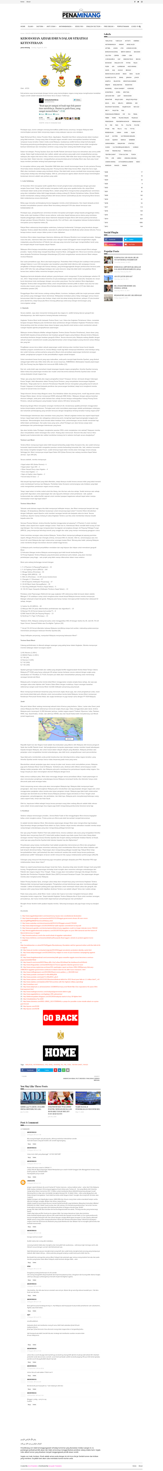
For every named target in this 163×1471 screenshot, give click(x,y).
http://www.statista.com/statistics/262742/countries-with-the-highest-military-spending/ (53, 982)
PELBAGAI (135, 118)
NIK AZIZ (136, 107)
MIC (136, 103)
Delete (34, 1144)
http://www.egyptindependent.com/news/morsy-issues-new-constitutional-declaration (51, 916)
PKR (65, 1065)
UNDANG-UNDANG (130, 158)
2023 (123, 184)
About (28, 2)
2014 (123, 219)
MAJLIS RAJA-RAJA (131, 99)
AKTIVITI (128, 41)
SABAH (119, 132)
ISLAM (138, 74)
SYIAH (69, 1065)
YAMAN (124, 165)
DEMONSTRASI (128, 59)
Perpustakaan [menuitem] (123, 26)
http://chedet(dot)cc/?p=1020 (33, 999)
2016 (123, 211)
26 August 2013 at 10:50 (34, 1286)
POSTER (136, 125)
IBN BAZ (128, 70)
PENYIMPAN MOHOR (122, 121)
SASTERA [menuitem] (39, 26)
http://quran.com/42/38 (31, 1009)
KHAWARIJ (57, 1065)
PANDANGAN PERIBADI (112, 114)
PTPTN (132, 129)
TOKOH (133, 154)
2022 (123, 187)
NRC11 (107, 110)
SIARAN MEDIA (110, 143)
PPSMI (107, 129)
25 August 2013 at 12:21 (34, 1183)
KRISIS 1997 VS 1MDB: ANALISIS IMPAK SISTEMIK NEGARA (33, 1108)
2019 (123, 199)
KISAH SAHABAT (119, 88)
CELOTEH (108, 55)
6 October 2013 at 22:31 (34, 1382)
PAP (124, 114)
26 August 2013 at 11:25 (34, 1301)
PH (106, 125)
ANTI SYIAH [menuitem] (51, 26)
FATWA (128, 63)
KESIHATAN (128, 85)
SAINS (126, 132)
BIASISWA (137, 52)
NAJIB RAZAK (126, 107)
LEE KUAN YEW (109, 96)
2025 (123, 176)
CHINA (124, 55)
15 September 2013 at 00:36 (35, 1368)
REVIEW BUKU (109, 132)
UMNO (119, 158)
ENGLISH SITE (119, 63)
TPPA (106, 158)
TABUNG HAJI (116, 151)
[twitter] (138, 2)
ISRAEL (51, 1065)
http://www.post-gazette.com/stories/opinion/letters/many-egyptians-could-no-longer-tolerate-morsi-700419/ (59, 928)
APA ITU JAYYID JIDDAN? (123, 276)
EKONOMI (108, 63)
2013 (123, 222)
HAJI (113, 70)
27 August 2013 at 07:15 (34, 1317)
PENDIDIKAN (109, 121)
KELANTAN (117, 81)
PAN (122, 110)
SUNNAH (135, 147)
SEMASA (123, 140)
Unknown (31, 1181)
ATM (46, 1065)
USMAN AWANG (110, 162)
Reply (29, 1144)
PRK (113, 129)
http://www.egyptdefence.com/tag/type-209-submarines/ (42, 994)
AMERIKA (136, 41)
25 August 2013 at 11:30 (34, 1150)
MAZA (107, 103)
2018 (123, 203)
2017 (123, 207)
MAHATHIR (108, 99)
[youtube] (133, 244)
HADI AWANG (132, 66)
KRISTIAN (126, 92)
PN (122, 125)
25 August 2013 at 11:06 (34, 1134)
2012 (123, 226)
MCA (113, 103)
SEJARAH (115, 140)
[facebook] (135, 2)
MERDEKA (129, 103)
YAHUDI (27, 33)
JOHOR (137, 77)
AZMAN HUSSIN (131, 48)
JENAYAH (129, 77)
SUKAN (107, 147)
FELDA (135, 63)
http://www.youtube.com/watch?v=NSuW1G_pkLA (40, 977)
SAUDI (107, 140)
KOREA (118, 92)
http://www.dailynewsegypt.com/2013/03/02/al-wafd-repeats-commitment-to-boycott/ (51, 925)
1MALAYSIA (28, 1065)
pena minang (25, 48)
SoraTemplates (33, 1466)
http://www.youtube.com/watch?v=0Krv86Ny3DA (40, 974)
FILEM (107, 66)
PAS (62, 1065)
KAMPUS (108, 81)
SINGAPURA (121, 143)
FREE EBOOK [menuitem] (108, 26)
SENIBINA (132, 140)
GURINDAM (121, 66)
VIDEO (138, 162)
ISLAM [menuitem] (30, 26)
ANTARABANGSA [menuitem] (65, 26)
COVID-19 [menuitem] (134, 26)
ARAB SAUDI (131, 44)
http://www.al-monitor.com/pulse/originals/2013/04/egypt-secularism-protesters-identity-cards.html (57, 950)
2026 (123, 172)
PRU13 (120, 129)
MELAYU (120, 103)
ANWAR (121, 44)
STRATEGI (131, 143)
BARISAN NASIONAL (111, 52)
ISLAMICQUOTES (110, 77)
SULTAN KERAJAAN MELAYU (121, 147)
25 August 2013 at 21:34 (34, 1269)
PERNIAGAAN (136, 121)
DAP (119, 59)
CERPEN (116, 55)
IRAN (131, 74)
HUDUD (120, 70)
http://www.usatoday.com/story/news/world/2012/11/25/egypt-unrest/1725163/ (49, 923)
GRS (113, 66)
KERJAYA (107, 85)
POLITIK (128, 125)
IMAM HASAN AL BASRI (112, 74)
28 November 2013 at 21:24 (35, 1395)
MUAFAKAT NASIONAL (112, 107)
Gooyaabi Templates (55, 1466)
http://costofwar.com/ (30, 984)
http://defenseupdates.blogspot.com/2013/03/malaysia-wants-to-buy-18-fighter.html (52, 996)
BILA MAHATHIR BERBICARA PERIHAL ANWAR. (125, 287)
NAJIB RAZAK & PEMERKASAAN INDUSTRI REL (88, 1108)
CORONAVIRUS (110, 59)
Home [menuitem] (23, 26)
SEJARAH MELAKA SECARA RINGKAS (128, 295)
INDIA (125, 74)
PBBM (107, 118)
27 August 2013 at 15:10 (34, 1351)
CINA (130, 55)
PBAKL (135, 114)
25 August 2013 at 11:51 (34, 1163)
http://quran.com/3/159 (31, 1006)
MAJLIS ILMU (119, 99)
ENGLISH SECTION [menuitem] (93, 26)
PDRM (114, 118)
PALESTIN (115, 110)
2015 (123, 215)
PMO (116, 125)
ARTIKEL (107, 48)
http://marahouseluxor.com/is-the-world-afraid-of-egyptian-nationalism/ (47, 935)
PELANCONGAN (124, 118)
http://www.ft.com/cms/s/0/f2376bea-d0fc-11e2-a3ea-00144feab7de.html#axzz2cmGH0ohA (55, 962)
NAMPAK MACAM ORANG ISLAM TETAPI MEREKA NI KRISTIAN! (126, 258)
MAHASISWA (128, 96)
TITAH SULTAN (123, 154)
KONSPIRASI (109, 92)
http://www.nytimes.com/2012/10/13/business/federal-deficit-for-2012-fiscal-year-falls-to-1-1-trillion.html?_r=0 (61, 979)
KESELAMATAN (117, 85)
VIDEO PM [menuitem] (79, 26)
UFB (112, 158)
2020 (123, 195)
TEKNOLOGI (127, 151)
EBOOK (138, 59)
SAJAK (133, 132)
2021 (123, 191)
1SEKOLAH (118, 41)
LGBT (119, 96)
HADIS (107, 70)
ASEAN (115, 48)
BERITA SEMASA (126, 52)
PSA (126, 129)
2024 (123, 180)
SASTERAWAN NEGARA (128, 136)
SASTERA (115, 136)
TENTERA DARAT (77, 1065)
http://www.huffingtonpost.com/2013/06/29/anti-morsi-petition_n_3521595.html (50, 972)
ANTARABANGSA (38, 1065)
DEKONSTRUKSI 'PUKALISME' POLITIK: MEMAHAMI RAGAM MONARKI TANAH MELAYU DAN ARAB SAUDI (60, 1110)
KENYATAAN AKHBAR (129, 81)
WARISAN (108, 165)
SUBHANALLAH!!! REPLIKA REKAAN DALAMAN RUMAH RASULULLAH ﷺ (127, 268)
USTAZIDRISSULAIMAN (125, 162)
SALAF (107, 136)
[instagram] (141, 2)
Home (22, 2)
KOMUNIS (131, 88)
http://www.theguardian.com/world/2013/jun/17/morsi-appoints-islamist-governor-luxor (53, 965)
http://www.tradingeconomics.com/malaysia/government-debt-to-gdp (47, 991)
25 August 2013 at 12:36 (34, 1233)
